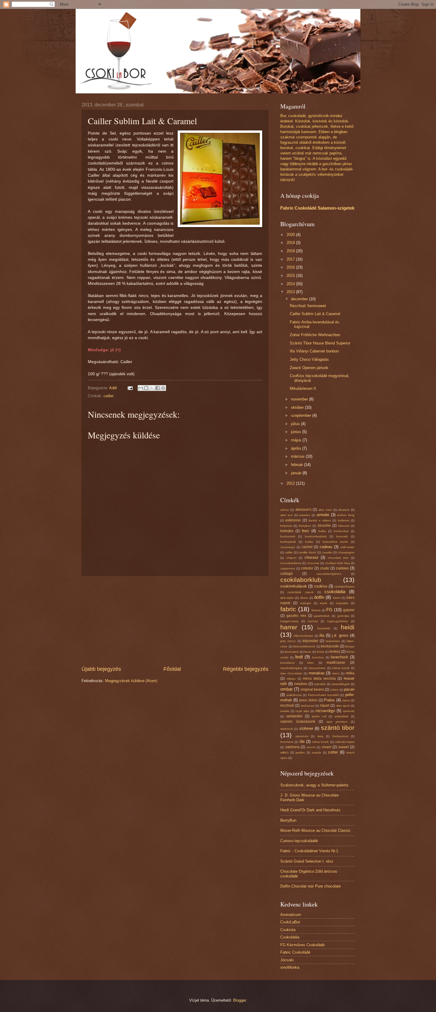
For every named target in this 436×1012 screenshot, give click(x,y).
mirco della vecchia (319, 678)
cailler (109, 396)
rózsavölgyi (325, 710)
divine (304, 597)
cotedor (307, 568)
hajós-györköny (337, 621)
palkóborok (294, 695)
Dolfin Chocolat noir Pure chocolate (310, 886)
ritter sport (343, 705)
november (300, 399)
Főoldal (172, 669)
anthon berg (345, 515)
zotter (333, 752)
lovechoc (318, 657)
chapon (291, 557)
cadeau (326, 547)
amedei (323, 515)
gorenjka (343, 615)
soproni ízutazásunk (297, 721)
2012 (291, 483)
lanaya (349, 646)
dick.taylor (287, 597)
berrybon (305, 525)
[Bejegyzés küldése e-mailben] (130, 388)
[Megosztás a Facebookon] (157, 388)
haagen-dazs (289, 621)
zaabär (316, 752)
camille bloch (307, 552)
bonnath (342, 536)
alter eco (286, 515)
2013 (291, 292)
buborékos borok (335, 541)
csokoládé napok (300, 592)
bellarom (343, 520)
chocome (313, 563)
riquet (324, 705)
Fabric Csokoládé (295, 952)
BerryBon (288, 820)
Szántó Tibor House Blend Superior (320, 343)
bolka (322, 531)
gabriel (348, 610)
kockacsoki (330, 646)
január (297, 473)
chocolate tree (338, 557)
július (296, 424)
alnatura (343, 509)
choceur (311, 557)
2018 (291, 251)
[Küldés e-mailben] (141, 388)
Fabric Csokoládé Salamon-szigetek (317, 207)
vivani (326, 747)
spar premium (337, 721)
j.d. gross (340, 635)
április (296, 448)
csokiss (320, 586)
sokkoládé (342, 716)
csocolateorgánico (328, 573)
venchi (311, 747)
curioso (342, 568)
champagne (346, 552)
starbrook (286, 728)
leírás (320, 651)
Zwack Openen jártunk (309, 367)
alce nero (325, 509)
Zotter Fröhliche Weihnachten (315, 335)
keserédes (333, 641)
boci (305, 531)
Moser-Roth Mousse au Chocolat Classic (315, 830)
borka (309, 541)
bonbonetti (287, 536)
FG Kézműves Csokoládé (302, 945)
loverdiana (287, 662)
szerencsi (301, 736)
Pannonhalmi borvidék (323, 695)
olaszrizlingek (341, 684)
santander (294, 716)
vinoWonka (289, 967)
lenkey (335, 651)
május (297, 440)
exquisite (342, 603)
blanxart (343, 525)
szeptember (301, 415)
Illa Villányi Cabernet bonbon (314, 351)
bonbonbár (341, 531)
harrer (288, 627)
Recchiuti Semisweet (308, 306)
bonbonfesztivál (316, 536)
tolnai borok (320, 741)
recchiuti (287, 705)
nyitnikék (320, 684)
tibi (302, 741)
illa (321, 635)
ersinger (305, 603)
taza (320, 736)
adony (284, 509)
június (296, 432)
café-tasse (347, 547)
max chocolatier (291, 673)
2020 (291, 234)
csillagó (286, 573)
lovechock (339, 657)
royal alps (302, 711)
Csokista (287, 930)
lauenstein (292, 651)
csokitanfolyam (344, 586)
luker (310, 662)
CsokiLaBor (290, 922)
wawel (343, 747)
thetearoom (340, 736)
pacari (349, 689)
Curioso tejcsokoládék (299, 841)
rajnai (346, 700)
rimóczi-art (307, 705)
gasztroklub (322, 615)
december (300, 299)
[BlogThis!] (146, 388)
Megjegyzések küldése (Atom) (131, 681)
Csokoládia (289, 937)
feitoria (316, 610)
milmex (291, 678)
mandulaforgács (291, 668)
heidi (347, 627)
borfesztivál (288, 541)
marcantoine (317, 668)
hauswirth (323, 628)
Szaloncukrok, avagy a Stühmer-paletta (314, 785)
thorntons (286, 741)
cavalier (327, 552)
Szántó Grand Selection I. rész (306, 861)
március (298, 456)
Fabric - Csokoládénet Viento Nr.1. (309, 851)
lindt (299, 656)
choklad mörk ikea (337, 563)
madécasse (336, 662)
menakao (316, 673)
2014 (291, 284)
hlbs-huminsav (303, 635)
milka (350, 673)
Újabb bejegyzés (101, 669)
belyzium (286, 525)
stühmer (306, 728)
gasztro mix (296, 615)
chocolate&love (290, 563)
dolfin (319, 597)
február (297, 464)
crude (324, 568)
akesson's (303, 509)
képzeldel (310, 641)
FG (329, 609)
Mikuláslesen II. (303, 388)
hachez (313, 621)
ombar (286, 689)
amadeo (304, 515)
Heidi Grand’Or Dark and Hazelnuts (310, 810)
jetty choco (288, 641)
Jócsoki (287, 960)
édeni (336, 597)
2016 (291, 267)
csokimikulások (293, 586)
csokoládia (334, 591)
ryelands (348, 711)
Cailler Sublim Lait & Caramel (315, 314)
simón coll (319, 716)
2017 (291, 259)
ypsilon (300, 752)
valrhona (292, 747)
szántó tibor (337, 727)
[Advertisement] (175, 621)
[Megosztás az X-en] (152, 388)
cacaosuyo (287, 547)
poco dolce (308, 700)
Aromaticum (290, 914)
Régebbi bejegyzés (245, 669)
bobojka (286, 531)
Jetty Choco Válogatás (309, 359)
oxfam (334, 689)
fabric (288, 609)
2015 (291, 275)
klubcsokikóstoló (304, 646)
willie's (284, 752)
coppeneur (287, 568)
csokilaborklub (300, 579)
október (298, 407)
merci (335, 673)
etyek (323, 603)
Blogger (239, 1000)
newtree (300, 684)
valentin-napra (344, 741)
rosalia (284, 711)
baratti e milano (319, 520)
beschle (324, 525)
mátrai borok (340, 668)
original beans (312, 689)
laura (307, 651)
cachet (307, 547)
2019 (291, 242)
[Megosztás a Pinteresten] (163, 388)
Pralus (329, 700)
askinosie (293, 520)
